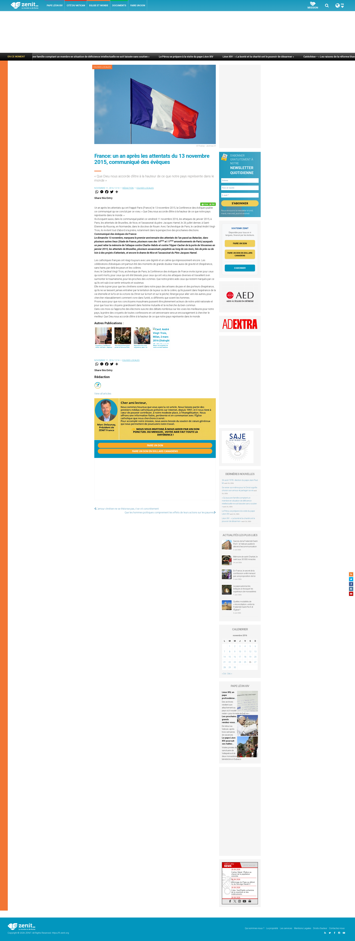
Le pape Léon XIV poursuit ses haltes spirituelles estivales (228, 744)
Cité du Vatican (76, 5)
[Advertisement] (177, 32)
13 (255, 651)
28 (224, 667)
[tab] (231, 865)
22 (230, 662)
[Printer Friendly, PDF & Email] (208, 204)
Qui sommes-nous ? (254, 928)
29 (230, 667)
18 (245, 657)
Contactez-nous (337, 928)
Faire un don (137, 5)
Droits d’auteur (320, 928)
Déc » (229, 674)
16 (235, 657)
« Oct (224, 674)
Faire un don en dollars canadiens (155, 451)
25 (245, 662)
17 (240, 657)
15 (230, 657)
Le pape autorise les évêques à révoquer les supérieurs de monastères (244, 589)
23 (235, 662)
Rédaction (128, 188)
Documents (119, 5)
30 (235, 667)
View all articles (102, 393)
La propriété (272, 928)
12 (250, 651)
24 (240, 662)
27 (255, 662)
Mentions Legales (302, 928)
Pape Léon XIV (55, 5)
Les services (286, 928)
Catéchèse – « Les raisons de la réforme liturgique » (258, 56)
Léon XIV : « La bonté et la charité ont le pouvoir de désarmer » (183, 56)
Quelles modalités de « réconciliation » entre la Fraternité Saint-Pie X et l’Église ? (243, 605)
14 (224, 657)
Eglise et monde (98, 5)
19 (250, 657)
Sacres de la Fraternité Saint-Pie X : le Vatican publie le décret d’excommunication (245, 544)
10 (240, 651)
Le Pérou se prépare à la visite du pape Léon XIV (111, 56)
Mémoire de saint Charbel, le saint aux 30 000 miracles (245, 558)
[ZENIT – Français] (28, 5)
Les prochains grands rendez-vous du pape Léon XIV (229, 722)
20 (255, 657)
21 (224, 662)
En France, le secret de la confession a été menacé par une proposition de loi (244, 573)
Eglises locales (102, 67)
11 (245, 651)
